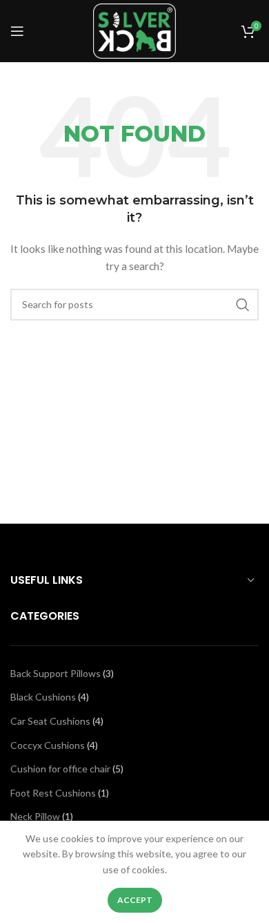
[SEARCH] (243, 305)
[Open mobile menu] (17, 31)
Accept (134, 900)
